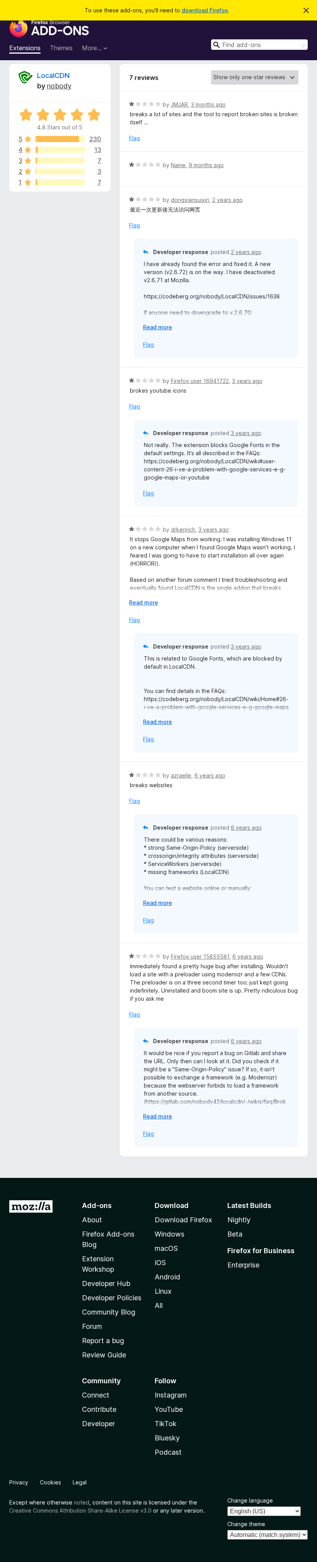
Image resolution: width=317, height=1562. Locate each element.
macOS (166, 1248)
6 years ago (209, 775)
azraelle (181, 775)
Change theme (246, 1524)
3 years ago (247, 381)
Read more (157, 327)
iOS (160, 1263)
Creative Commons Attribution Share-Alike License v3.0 (80, 1510)
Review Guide (104, 1355)
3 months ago (208, 104)
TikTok (166, 1424)
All (159, 1305)
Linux (163, 1291)
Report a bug (103, 1341)
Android (167, 1277)
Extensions (25, 48)
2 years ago (227, 200)
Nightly (239, 1220)
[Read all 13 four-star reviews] (60, 150)
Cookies (50, 1482)
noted (81, 1502)
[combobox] (259, 44)
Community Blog (108, 1312)
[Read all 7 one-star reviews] (60, 182)
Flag (134, 138)
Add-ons (97, 1205)
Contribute (99, 1409)
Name (178, 165)
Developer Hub (106, 1283)
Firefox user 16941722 (200, 381)
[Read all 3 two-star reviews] (60, 171)
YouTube (169, 1409)
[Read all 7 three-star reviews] (60, 161)
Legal (80, 1482)
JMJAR (179, 104)
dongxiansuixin (190, 200)
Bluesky (167, 1438)
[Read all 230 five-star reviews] (60, 139)
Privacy (18, 1482)
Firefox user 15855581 (200, 956)
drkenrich (183, 529)
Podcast (168, 1452)
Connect (95, 1395)
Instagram (171, 1395)
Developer (98, 1424)
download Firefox (205, 10)
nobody (59, 86)
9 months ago (206, 165)
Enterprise (243, 1265)
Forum (92, 1326)
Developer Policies (111, 1298)
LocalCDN (53, 75)
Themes (61, 48)
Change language (250, 1500)
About (92, 1220)
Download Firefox (183, 1220)
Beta (234, 1234)
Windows (169, 1234)
